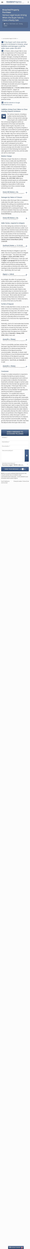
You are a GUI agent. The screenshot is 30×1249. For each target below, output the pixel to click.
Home (7, 23)
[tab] (15, 192)
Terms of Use (26, 481)
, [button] (13, 192)
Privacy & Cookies (18, 481)
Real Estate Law (14, 23)
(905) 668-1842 (20, 97)
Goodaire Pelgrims (6, 91)
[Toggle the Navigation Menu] (2, 2)
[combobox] (15, 464)
